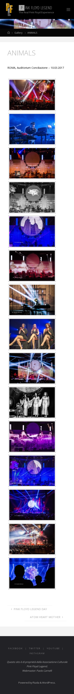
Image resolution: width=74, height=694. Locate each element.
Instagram (37, 653)
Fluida (35, 682)
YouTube (53, 648)
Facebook (15, 648)
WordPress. (49, 682)
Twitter (34, 648)
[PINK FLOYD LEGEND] (9, 9)
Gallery (18, 32)
